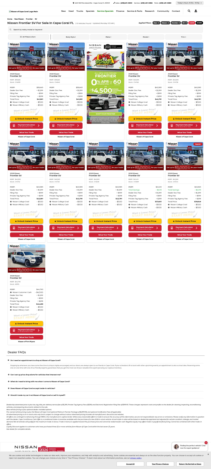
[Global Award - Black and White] (51, 449)
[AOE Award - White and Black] (26, 449)
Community (163, 11)
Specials (90, 11)
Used (71, 11)
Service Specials (105, 11)
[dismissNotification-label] (206, 442)
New (63, 11)
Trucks (79, 11)
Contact (176, 11)
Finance (120, 11)
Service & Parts (134, 11)
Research (149, 11)
